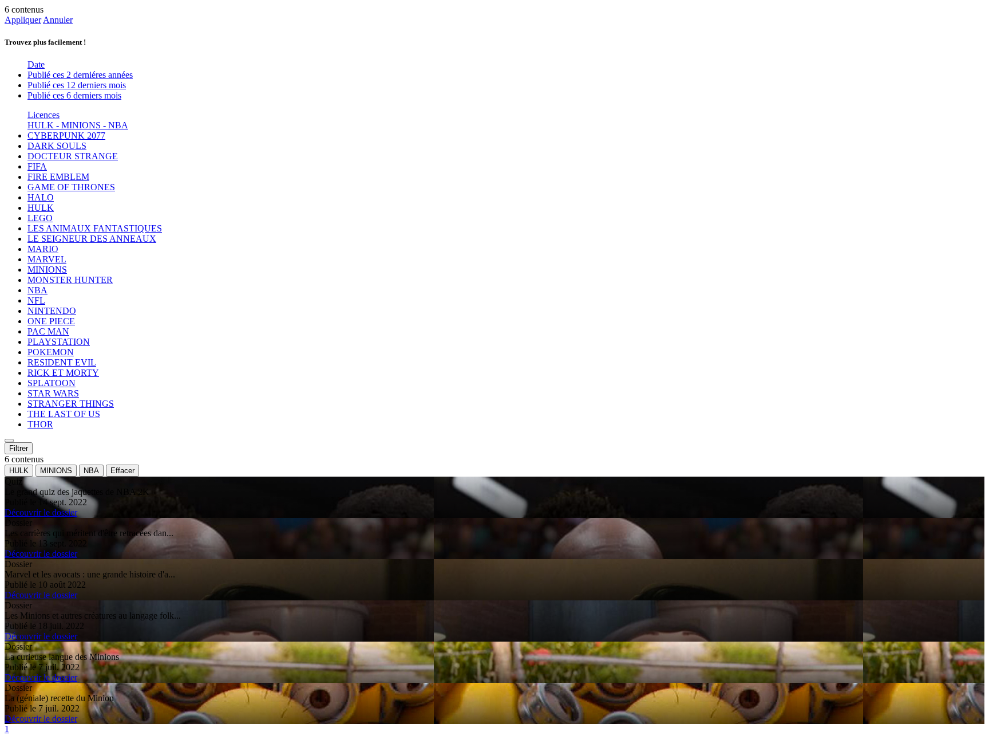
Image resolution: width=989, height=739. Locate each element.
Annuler (58, 20)
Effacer (122, 470)
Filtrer (18, 448)
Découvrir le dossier (41, 512)
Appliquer (23, 20)
